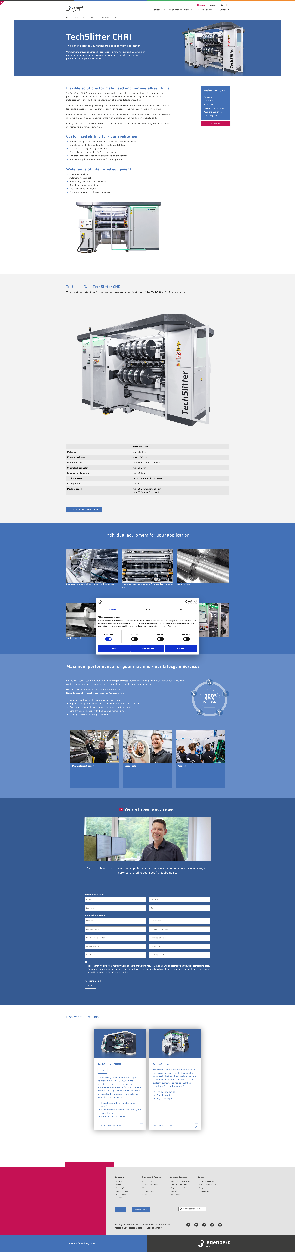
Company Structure (123, 1188)
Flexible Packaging (150, 1184)
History (118, 1184)
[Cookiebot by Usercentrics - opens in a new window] (187, 602)
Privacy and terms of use (126, 1224)
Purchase (119, 1198)
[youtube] (220, 1224)
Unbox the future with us (208, 1181)
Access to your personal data (128, 1227)
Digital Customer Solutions (181, 1188)
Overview (208, 97)
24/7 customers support (180, 1184)
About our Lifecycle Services (181, 1181)
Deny (114, 648)
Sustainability (121, 1194)
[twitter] (196, 1224)
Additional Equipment (213, 111)
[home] (67, 17)
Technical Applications (151, 1188)
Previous (67, 759)
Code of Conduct (154, 1227)
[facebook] (188, 1224)
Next (228, 759)
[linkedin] (212, 1224)
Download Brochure (212, 108)
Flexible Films (148, 1181)
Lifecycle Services (178, 1177)
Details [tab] (147, 610)
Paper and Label (149, 1191)
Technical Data (210, 104)
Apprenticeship (204, 1191)
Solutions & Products (152, 1177)
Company (119, 1177)
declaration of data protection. (114, 972)
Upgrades (174, 1191)
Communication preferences (156, 1224)
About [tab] (182, 610)
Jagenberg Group (122, 1191)
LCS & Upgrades (211, 115)
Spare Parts (175, 1194)
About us (119, 1181)
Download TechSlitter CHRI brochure (84, 509)
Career (201, 1177)
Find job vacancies (205, 1188)
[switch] (134, 639)
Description (209, 100)
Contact (217, 123)
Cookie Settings (140, 1209)
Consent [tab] (112, 610)
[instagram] (204, 1224)
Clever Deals (148, 1194)
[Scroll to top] (290, 1247)
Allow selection (147, 648)
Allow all (180, 648)
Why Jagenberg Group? (207, 1184)
